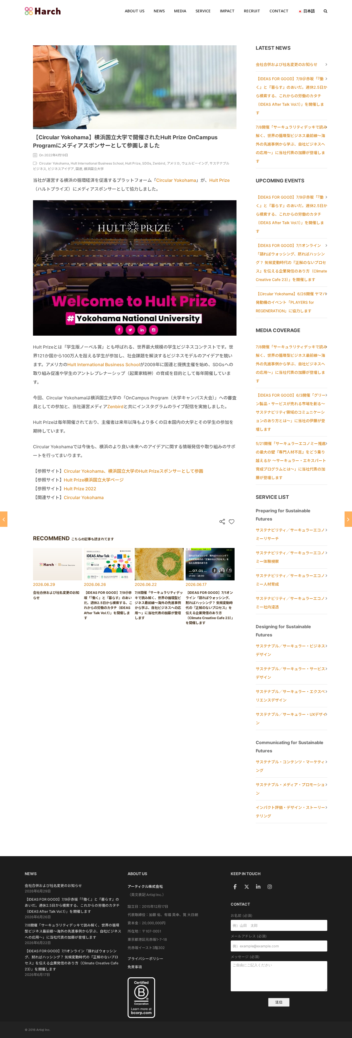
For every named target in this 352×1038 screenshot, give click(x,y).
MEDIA (180, 10)
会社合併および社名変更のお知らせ (286, 64)
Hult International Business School (103, 364)
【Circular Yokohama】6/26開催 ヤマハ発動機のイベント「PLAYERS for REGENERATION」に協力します (291, 302)
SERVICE (203, 10)
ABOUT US (134, 10)
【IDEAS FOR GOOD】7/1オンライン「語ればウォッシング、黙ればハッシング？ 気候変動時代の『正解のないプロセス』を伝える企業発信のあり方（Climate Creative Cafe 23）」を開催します (291, 262)
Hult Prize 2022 (80, 488)
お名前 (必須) (241, 916)
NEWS (159, 10)
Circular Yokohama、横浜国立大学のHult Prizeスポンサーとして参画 (133, 471)
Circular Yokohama (176, 180)
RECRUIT (252, 10)
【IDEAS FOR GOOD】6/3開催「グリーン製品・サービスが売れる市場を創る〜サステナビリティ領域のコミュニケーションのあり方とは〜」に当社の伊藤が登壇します (291, 412)
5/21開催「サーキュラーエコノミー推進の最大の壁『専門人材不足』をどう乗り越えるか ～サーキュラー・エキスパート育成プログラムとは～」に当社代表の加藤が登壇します (291, 460)
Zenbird (115, 406)
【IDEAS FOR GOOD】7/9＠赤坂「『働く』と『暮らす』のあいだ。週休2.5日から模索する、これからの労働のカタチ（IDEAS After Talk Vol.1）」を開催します (291, 95)
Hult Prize (219, 180)
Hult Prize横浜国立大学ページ (94, 480)
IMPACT (227, 10)
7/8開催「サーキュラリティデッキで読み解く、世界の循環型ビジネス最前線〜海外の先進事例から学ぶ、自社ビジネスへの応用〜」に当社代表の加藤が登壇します (291, 144)
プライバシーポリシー (145, 959)
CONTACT (279, 10)
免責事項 (135, 967)
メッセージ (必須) (245, 957)
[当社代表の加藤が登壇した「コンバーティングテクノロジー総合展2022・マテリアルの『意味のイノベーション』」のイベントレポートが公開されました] (348, 519)
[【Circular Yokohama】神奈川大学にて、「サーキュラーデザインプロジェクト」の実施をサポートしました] (3, 519)
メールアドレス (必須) (249, 936)
